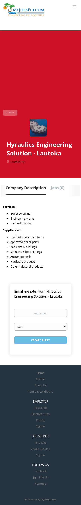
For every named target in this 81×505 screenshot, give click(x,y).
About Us (40, 385)
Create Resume (40, 449)
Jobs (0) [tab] (57, 187)
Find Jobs (40, 442)
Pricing (40, 420)
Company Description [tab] (26, 187)
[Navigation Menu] (74, 6)
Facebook (40, 471)
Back (11, 112)
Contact (40, 379)
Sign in (40, 426)
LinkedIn (43, 477)
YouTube (40, 483)
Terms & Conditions (40, 391)
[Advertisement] (40, 71)
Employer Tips (41, 414)
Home (40, 373)
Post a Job (40, 408)
